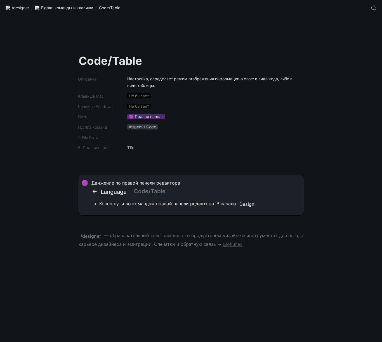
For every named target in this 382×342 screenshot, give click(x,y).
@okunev (232, 244)
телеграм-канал (168, 235)
